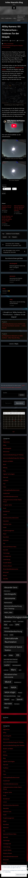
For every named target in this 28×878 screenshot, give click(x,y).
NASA (13, 687)
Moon (6, 688)
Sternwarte (16, 703)
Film (4, 483)
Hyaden (5, 237)
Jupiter (7, 665)
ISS (9, 237)
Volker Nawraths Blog (14, 2)
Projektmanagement (8, 530)
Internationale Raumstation (11, 640)
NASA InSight (10, 692)
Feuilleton (5, 480)
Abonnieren (19, 403)
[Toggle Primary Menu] (14, 8)
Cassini (14, 621)
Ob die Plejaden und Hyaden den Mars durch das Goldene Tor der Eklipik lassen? (7, 219)
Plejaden (14, 237)
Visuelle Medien (6, 47)
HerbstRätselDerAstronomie (10, 496)
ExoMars (11, 624)
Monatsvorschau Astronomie (11, 517)
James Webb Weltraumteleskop (10, 661)
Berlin (4, 464)
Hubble (11, 635)
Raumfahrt (6, 537)
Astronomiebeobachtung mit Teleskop (13, 455)
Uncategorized (7, 556)
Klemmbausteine (16, 665)
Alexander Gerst (10, 587)
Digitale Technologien (9, 474)
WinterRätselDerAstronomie (10, 569)
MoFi (20, 670)
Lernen (5, 514)
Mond (8, 681)
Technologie (6, 553)
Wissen (5, 575)
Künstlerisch (6, 511)
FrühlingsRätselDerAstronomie (11, 490)
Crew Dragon (20, 621)
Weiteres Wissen (7, 566)
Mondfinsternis (17, 682)
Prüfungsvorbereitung (9, 696)
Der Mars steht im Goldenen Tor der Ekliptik (6, 207)
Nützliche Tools (7, 524)
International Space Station (13, 648)
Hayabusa (6, 628)
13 (14, 420)
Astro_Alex (8, 612)
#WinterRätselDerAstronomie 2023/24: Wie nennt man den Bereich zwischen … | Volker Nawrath (14, 326)
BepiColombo (7, 621)
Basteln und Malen (8, 461)
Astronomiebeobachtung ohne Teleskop (12, 45)
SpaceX (19, 699)
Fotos (4, 487)
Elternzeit (5, 477)
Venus (6, 708)
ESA (5, 625)
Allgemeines (6, 442)
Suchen (5, 392)
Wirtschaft (6, 572)
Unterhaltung (6, 559)
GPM (17, 625)
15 (20, 420)
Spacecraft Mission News (9, 546)
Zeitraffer (5, 579)
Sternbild (5, 550)
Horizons (6, 634)
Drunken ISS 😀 (6, 291)
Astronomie (10, 43)
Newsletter (6, 521)
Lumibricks (6, 670)
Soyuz (13, 699)
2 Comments (21, 41)
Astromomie (10, 598)
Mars (13, 669)
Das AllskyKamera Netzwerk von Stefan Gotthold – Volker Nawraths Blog (12, 337)
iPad (5, 655)
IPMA (11, 655)
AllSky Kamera (7, 591)
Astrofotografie (13, 263)
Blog (4, 471)
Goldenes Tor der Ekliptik (12, 233)
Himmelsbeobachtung (13, 631)
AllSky (5, 43)
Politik (4, 527)
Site (4, 543)
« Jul (13, 431)
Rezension (6, 540)
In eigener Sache (7, 505)
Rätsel (4, 534)
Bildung (5, 467)
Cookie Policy (8, 871)
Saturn (6, 699)
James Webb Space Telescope (10, 659)
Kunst (4, 508)
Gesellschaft (6, 493)
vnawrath (13, 40)
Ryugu (19, 696)
